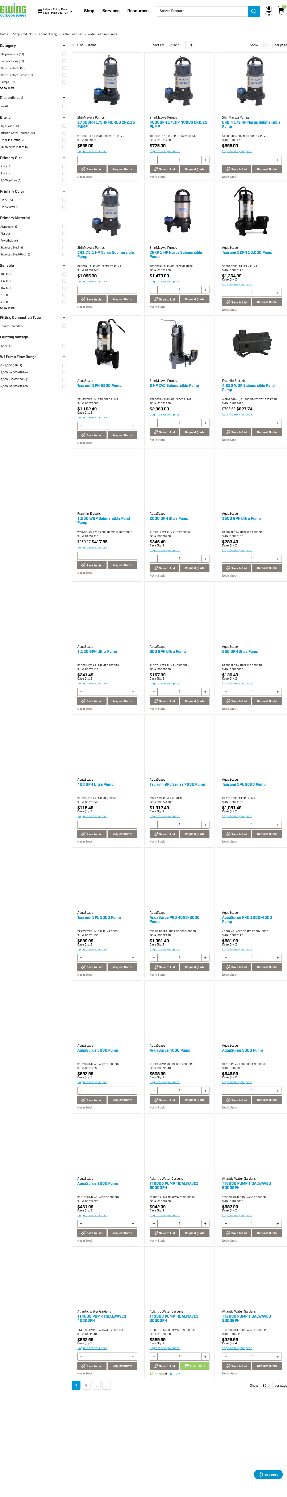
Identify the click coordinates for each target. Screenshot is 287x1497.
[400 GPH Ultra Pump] (107, 747)
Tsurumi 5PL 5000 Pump (244, 784)
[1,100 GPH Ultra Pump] (107, 614)
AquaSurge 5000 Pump (97, 1050)
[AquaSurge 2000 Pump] (107, 1145)
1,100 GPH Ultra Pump (97, 651)
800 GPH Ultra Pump (168, 651)
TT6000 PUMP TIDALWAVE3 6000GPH (246, 1185)
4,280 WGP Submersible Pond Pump (248, 388)
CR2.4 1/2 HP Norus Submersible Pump (251, 124)
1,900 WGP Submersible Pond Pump (103, 520)
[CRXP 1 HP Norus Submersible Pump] (179, 215)
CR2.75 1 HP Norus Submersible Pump (105, 254)
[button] (35, 46)
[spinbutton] (107, 160)
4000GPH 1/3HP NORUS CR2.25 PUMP (178, 124)
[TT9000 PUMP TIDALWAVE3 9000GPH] (179, 1145)
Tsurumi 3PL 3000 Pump (99, 917)
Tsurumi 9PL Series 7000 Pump (177, 784)
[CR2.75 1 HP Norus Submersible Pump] (107, 215)
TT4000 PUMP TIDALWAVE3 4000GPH (101, 1318)
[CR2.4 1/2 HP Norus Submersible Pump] (252, 85)
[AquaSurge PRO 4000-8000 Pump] (179, 879)
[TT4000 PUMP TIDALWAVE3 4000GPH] (107, 1279)
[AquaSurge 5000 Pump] (107, 1013)
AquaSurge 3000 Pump (242, 1050)
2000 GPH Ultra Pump (169, 518)
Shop (89, 11)
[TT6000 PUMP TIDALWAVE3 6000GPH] (252, 1145)
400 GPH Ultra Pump (95, 784)
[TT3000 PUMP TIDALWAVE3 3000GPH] (179, 1279)
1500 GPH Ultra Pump (241, 518)
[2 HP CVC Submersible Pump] (179, 348)
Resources (138, 11)
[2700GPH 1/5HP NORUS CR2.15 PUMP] (107, 85)
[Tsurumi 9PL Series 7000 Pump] (179, 747)
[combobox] (202, 11)
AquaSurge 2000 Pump (97, 1183)
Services (111, 11)
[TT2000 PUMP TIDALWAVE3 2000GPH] (252, 1279)
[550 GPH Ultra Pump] (252, 614)
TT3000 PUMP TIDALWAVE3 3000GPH (174, 1318)
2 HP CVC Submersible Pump (174, 385)
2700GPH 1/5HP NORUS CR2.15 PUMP (106, 124)
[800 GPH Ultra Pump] (179, 614)
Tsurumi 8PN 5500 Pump (99, 385)
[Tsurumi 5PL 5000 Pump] (252, 747)
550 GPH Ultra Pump (240, 651)
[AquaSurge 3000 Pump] (252, 1013)
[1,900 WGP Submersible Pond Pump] (107, 481)
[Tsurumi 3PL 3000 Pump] (107, 879)
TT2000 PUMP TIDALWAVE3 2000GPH (246, 1318)
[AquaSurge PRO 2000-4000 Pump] (252, 879)
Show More (7, 87)
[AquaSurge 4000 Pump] (179, 1013)
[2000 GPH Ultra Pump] (179, 481)
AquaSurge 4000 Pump (170, 1050)
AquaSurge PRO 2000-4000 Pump (247, 919)
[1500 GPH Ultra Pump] (252, 481)
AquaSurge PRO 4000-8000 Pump (175, 919)
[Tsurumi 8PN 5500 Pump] (107, 348)
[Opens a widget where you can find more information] (268, 1475)
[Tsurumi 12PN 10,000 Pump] (252, 215)
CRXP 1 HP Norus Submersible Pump (176, 254)
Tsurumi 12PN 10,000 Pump (247, 252)
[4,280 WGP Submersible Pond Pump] (252, 348)
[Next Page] (106, 1385)
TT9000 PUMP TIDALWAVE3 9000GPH (174, 1185)
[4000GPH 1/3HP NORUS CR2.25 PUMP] (179, 85)
